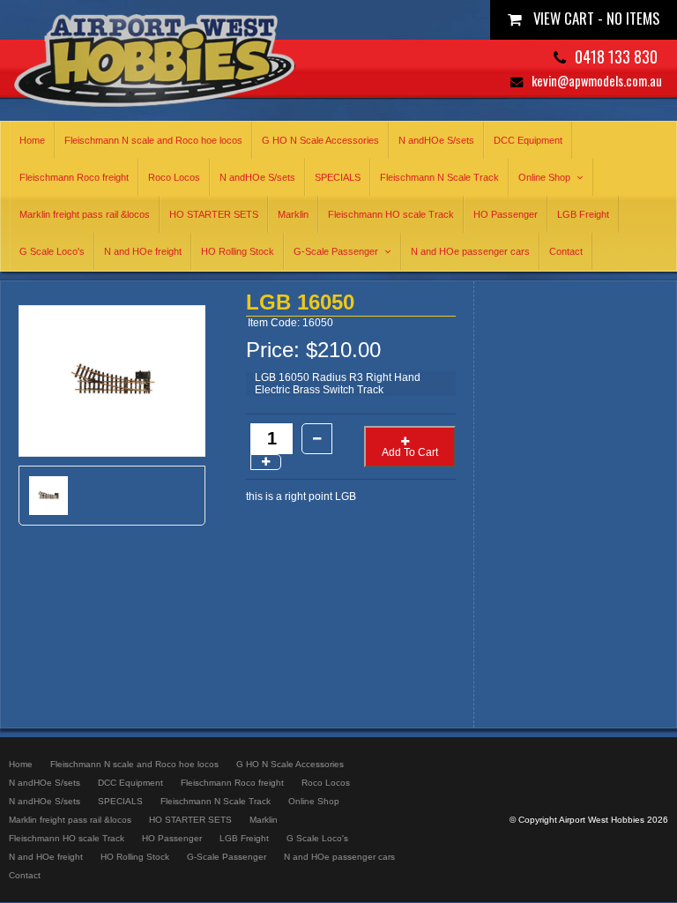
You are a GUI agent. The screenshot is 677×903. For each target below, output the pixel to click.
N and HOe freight (143, 251)
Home (32, 140)
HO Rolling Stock (237, 251)
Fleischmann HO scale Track (391, 214)
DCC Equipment (528, 140)
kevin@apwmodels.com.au (597, 80)
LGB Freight (583, 214)
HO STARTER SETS (213, 214)
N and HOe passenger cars (470, 251)
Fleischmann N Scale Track (439, 177)
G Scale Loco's (52, 251)
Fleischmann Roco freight (74, 177)
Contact (566, 251)
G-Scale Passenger (336, 251)
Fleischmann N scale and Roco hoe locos (153, 140)
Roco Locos (174, 177)
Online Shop (544, 177)
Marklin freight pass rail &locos (84, 214)
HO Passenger (505, 214)
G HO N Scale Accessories (320, 140)
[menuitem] (20, 764)
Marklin (293, 214)
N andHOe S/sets (436, 140)
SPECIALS (338, 177)
